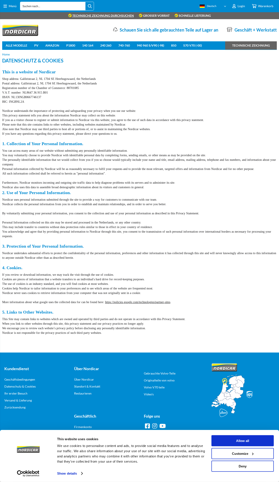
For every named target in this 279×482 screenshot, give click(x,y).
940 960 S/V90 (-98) (150, 45)
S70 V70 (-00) (192, 45)
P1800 (70, 45)
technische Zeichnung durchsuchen (103, 15)
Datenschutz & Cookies (20, 386)
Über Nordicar (84, 379)
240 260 (105, 45)
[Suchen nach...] (89, 6)
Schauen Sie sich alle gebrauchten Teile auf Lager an (169, 29)
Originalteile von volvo (159, 380)
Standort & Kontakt (87, 386)
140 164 (87, 45)
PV (36, 45)
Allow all (242, 441)
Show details (67, 473)
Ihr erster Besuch (15, 393)
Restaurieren (83, 393)
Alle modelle (16, 45)
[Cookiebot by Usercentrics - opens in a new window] (28, 473)
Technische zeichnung (251, 45)
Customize (240, 453)
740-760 (124, 45)
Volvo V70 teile (154, 387)
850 (173, 45)
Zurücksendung (15, 407)
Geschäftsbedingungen (19, 379)
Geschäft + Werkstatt (256, 29)
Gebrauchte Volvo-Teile (159, 373)
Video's (149, 394)
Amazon (52, 45)
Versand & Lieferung (18, 400)
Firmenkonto (83, 427)
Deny (243, 466)
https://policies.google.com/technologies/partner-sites (137, 302)
